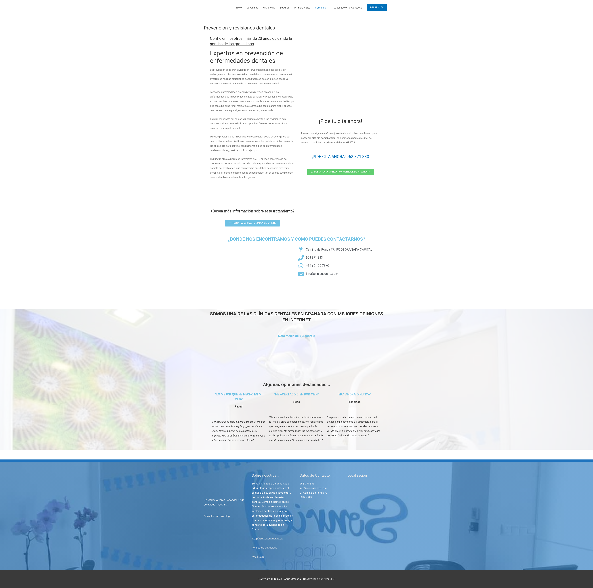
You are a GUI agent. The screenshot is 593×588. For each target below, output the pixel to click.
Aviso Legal (258, 556)
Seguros (284, 7)
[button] (252, 223)
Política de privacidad (264, 547)
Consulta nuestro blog (217, 516)
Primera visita (302, 7)
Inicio (239, 7)
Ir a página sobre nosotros (267, 538)
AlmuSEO (329, 578)
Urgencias (269, 7)
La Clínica (252, 7)
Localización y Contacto (348, 7)
